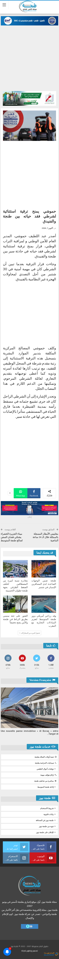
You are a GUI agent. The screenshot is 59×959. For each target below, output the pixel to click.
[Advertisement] (29, 56)
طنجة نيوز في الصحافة (45, 820)
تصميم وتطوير (32, 951)
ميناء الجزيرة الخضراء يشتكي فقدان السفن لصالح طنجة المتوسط (12, 537)
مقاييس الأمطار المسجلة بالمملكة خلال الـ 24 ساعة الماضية (45, 537)
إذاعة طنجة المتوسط (45, 787)
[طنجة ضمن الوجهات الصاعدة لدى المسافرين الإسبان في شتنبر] (43, 568)
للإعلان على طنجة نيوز (45, 832)
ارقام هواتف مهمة (47, 775)
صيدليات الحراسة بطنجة (44, 763)
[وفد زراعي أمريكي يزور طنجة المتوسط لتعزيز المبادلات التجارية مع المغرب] (43, 604)
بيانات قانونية (49, 814)
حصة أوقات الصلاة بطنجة (44, 757)
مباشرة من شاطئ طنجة (44, 781)
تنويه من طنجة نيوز (46, 826)
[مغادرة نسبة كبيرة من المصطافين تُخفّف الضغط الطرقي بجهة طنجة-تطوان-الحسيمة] (15, 568)
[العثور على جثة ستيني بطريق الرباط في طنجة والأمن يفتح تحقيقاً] (15, 604)
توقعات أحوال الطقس (45, 769)
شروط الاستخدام (47, 808)
